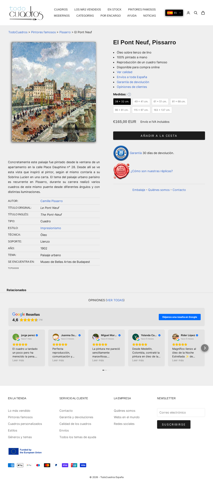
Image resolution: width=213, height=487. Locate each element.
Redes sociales (124, 424)
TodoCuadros (17, 32)
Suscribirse (174, 424)
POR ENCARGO (111, 15)
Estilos (12, 430)
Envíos (64, 430)
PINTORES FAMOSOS (142, 9)
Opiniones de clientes (132, 87)
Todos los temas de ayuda (77, 437)
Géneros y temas (20, 437)
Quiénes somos (159, 190)
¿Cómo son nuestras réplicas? (152, 171)
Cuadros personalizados (25, 424)
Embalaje (138, 190)
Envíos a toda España (132, 77)
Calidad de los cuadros (75, 424)
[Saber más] (129, 94)
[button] (8, 348)
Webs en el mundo (127, 417)
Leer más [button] (18, 360)
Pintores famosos (43, 32)
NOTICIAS (149, 15)
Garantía (136, 153)
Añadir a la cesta (159, 135)
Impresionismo (50, 228)
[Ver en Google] (15, 337)
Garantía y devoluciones (76, 417)
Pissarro (65, 32)
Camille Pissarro (51, 201)
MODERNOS (62, 15)
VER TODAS (115, 300)
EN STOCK (114, 9)
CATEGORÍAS (85, 15)
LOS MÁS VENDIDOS (87, 9)
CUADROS (61, 9)
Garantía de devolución (133, 82)
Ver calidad (124, 72)
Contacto (179, 190)
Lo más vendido (19, 410)
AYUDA (132, 15)
